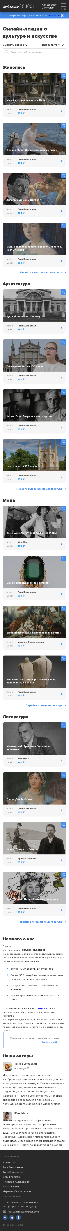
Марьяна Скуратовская (17, 1191)
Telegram (49, 7)
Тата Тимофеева (13, 1167)
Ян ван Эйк (55, 15)
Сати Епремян (11, 1176)
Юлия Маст (9, 1162)
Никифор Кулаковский (16, 1181)
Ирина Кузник (11, 1186)
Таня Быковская (13, 1172)
